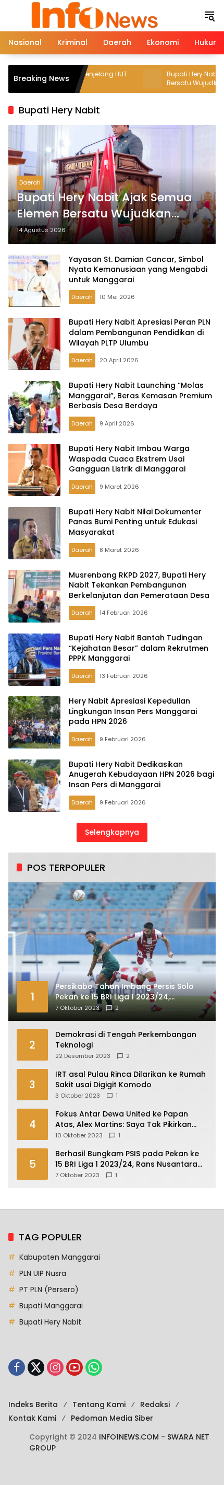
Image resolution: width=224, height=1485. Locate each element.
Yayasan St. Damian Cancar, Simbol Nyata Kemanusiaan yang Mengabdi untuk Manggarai (138, 269)
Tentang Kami (99, 1404)
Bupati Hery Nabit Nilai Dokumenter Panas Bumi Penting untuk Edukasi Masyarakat (135, 521)
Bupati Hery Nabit (50, 1322)
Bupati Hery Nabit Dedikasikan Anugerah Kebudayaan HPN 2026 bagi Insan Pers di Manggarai (141, 774)
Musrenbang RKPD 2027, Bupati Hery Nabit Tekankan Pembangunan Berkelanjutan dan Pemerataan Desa (139, 585)
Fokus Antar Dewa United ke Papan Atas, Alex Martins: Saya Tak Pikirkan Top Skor (123, 1119)
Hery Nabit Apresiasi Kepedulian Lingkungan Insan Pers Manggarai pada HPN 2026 (133, 711)
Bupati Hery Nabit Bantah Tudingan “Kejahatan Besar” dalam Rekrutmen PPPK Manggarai (138, 647)
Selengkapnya (112, 832)
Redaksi (155, 1404)
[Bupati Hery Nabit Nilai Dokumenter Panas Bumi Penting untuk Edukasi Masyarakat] (34, 533)
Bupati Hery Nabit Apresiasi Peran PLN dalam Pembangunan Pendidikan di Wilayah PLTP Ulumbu (139, 332)
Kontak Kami (32, 1418)
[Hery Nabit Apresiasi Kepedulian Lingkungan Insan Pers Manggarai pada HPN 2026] (34, 722)
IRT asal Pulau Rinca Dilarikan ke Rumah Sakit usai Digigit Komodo (130, 1079)
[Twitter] (36, 1367)
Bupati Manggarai (51, 1305)
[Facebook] (16, 1367)
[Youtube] (74, 1367)
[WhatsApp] (93, 1367)
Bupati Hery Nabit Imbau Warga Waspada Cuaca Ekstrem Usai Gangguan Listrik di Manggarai (129, 458)
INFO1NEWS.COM (129, 1437)
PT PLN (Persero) (49, 1289)
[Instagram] (55, 1367)
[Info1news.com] (100, 15)
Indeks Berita (33, 1404)
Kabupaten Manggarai (59, 1257)
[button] (209, 15)
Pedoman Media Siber (112, 1418)
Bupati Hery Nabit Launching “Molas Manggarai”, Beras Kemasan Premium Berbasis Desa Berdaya (140, 395)
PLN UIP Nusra (42, 1273)
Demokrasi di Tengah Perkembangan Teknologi (125, 1040)
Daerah (30, 182)
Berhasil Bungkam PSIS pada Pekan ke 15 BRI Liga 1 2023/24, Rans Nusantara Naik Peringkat (127, 1159)
